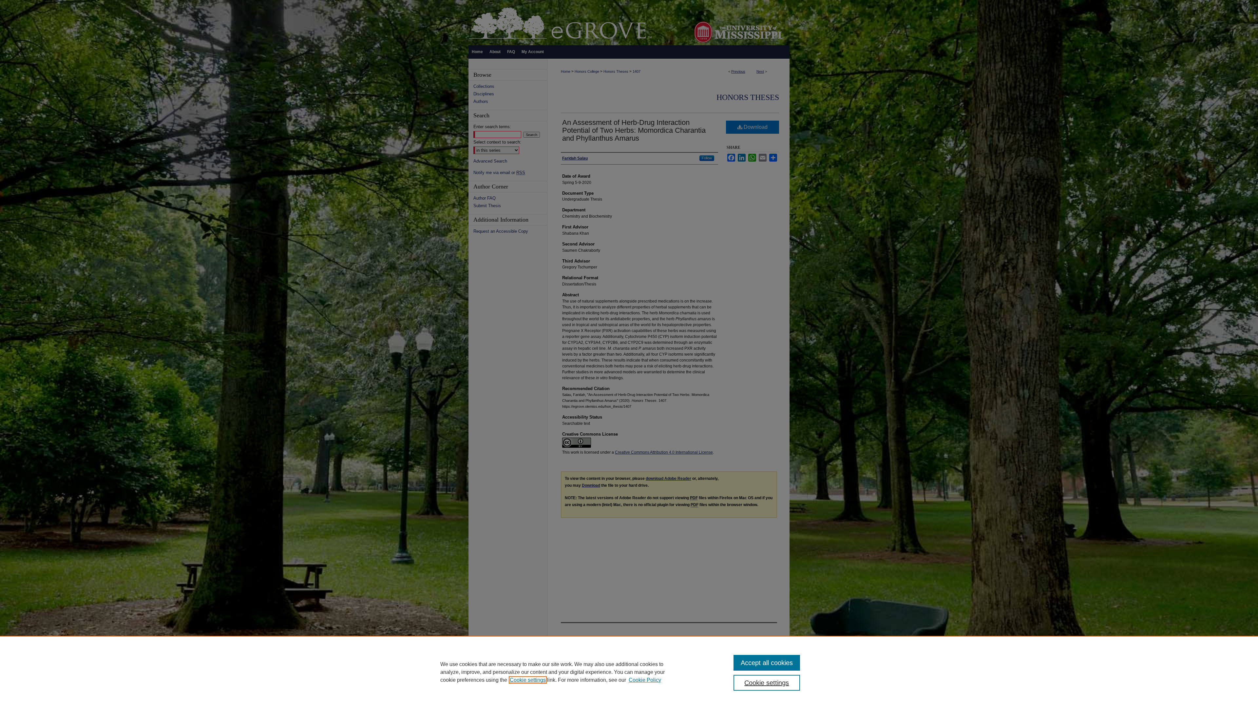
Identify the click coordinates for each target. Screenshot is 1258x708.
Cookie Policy (645, 680)
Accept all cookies (767, 662)
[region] (629, 672)
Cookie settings (528, 680)
